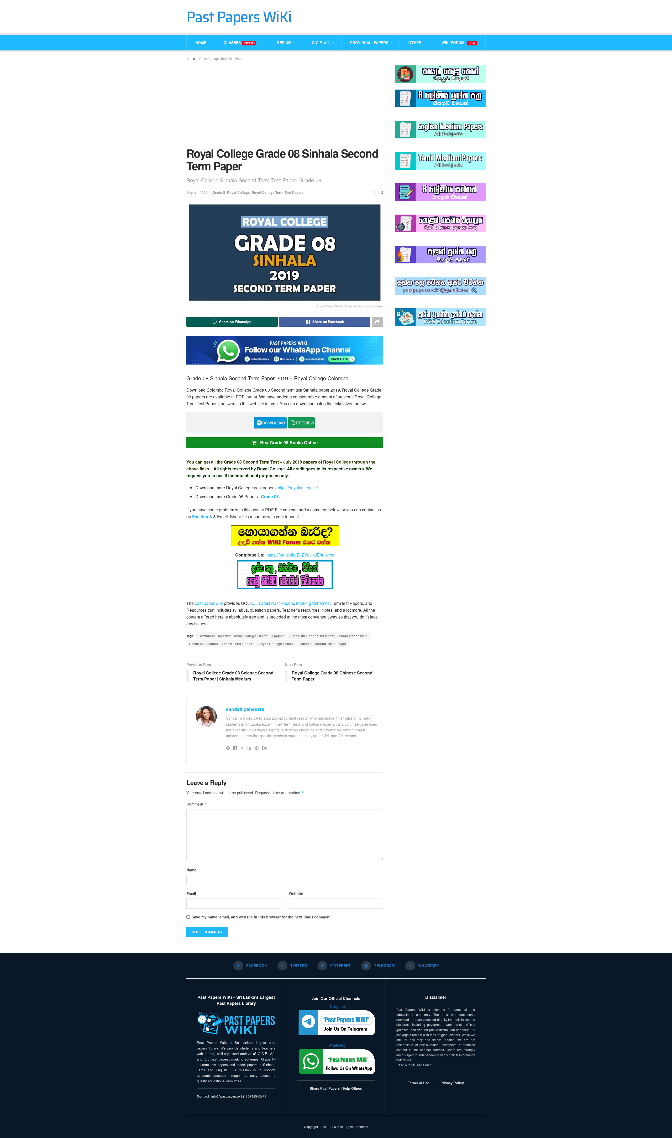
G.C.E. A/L (321, 42)
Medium (283, 42)
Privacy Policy (452, 1082)
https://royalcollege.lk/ (298, 488)
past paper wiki (209, 603)
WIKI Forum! (458, 42)
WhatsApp (336, 1045)
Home (200, 42)
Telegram (337, 1006)
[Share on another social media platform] (377, 322)
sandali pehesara (245, 709)
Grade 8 (218, 192)
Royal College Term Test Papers (222, 58)
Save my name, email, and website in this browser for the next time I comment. (262, 916)
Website (296, 893)
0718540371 (257, 1096)
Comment (196, 804)
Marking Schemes (313, 603)
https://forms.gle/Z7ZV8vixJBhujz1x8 (300, 555)
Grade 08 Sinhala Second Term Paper (220, 643)
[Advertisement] (284, 103)
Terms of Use (418, 1082)
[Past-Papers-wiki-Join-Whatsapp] (284, 350)
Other (414, 42)
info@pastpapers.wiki (227, 1096)
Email (191, 893)
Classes (239, 42)
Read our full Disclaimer (413, 1065)
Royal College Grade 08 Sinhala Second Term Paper (302, 643)
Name (191, 869)
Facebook (202, 516)
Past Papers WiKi (239, 17)
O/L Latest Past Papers (272, 603)
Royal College (238, 192)
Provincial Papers (369, 42)
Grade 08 (270, 496)
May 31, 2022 (196, 192)
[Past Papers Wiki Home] (236, 1023)
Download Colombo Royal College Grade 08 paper (241, 635)
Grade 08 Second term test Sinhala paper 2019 (329, 635)
